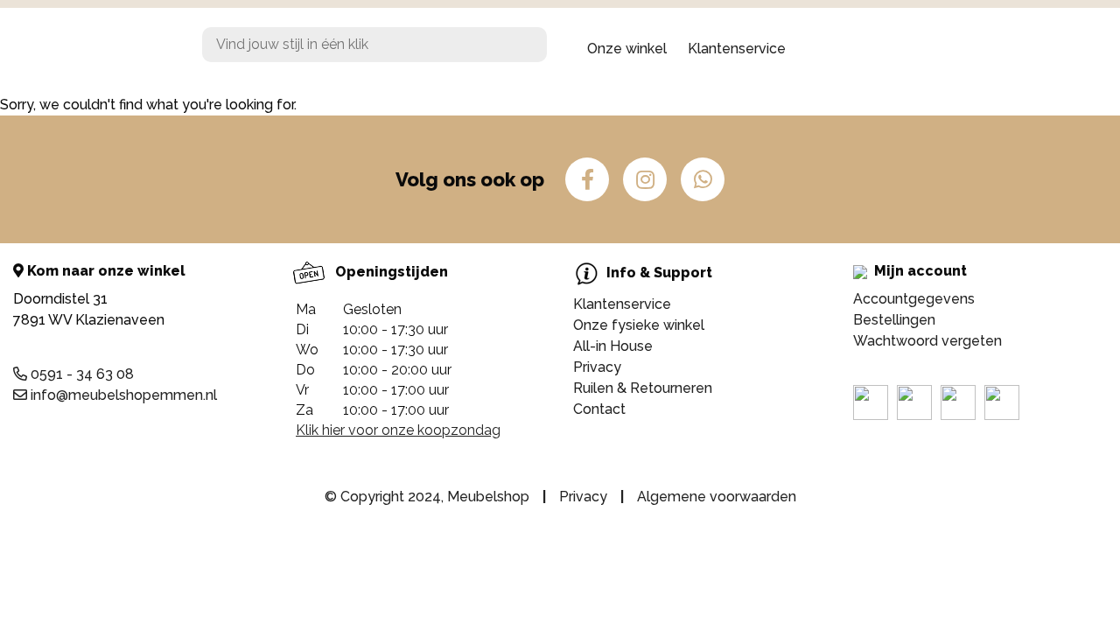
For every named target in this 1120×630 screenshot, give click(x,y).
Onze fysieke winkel (638, 325)
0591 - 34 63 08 (80, 374)
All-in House (613, 346)
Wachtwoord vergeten (927, 340)
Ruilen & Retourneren (642, 388)
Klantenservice (737, 48)
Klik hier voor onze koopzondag (398, 430)
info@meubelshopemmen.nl (122, 395)
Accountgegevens (914, 298)
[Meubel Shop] (96, 49)
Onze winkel (627, 48)
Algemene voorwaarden (716, 496)
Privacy (597, 367)
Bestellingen (894, 320)
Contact (599, 409)
